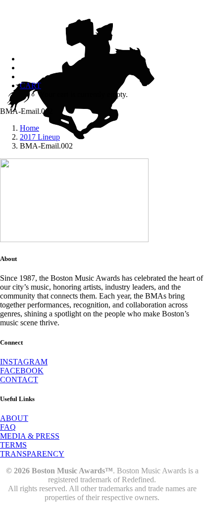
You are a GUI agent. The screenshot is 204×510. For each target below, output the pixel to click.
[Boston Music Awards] (102, 23)
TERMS (13, 445)
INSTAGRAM (24, 361)
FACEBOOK (22, 370)
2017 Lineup (40, 137)
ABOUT (14, 418)
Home (29, 128)
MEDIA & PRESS (29, 436)
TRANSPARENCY (32, 454)
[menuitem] (112, 90)
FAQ (8, 427)
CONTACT (19, 379)
